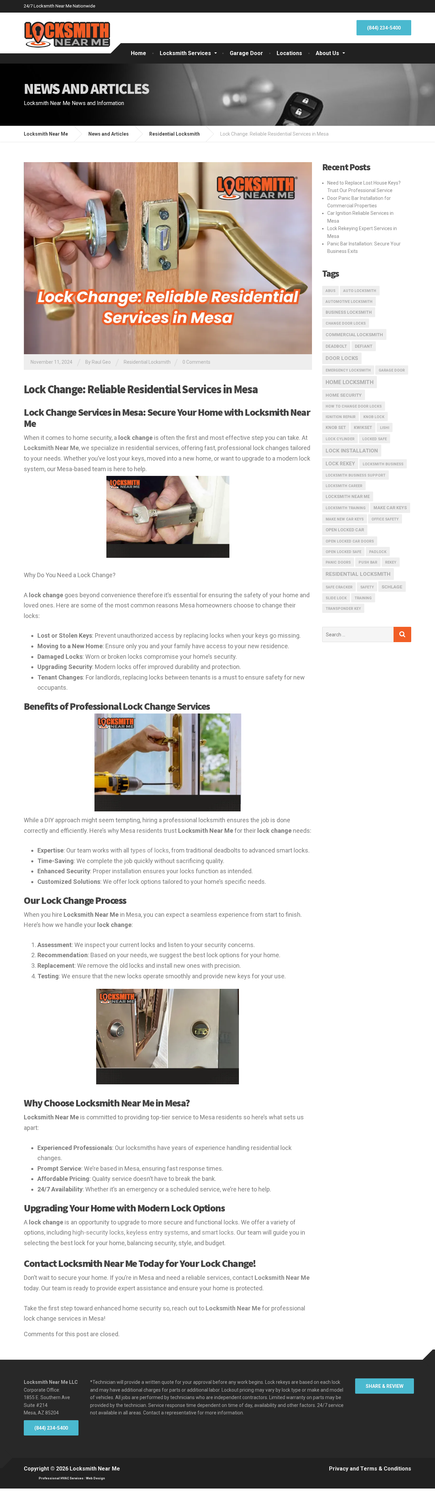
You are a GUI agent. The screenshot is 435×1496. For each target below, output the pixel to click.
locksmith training (346, 508)
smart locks (218, 1232)
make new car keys (345, 519)
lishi (384, 428)
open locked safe (343, 552)
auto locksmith (359, 291)
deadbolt (336, 346)
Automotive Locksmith (349, 301)
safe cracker (339, 587)
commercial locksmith (354, 334)
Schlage (392, 586)
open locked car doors (350, 541)
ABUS (330, 291)
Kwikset (363, 427)
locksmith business (383, 464)
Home (138, 53)
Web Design (95, 1478)
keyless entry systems (157, 1232)
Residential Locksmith (147, 362)
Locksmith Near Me (348, 496)
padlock (377, 552)
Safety (367, 587)
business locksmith (349, 312)
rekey (390, 562)
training (363, 598)
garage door (392, 370)
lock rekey (340, 463)
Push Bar (368, 562)
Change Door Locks (346, 323)
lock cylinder (340, 439)
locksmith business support (355, 475)
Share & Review (384, 1386)
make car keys (390, 507)
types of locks (149, 850)
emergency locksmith (348, 370)
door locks (342, 358)
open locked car (345, 530)
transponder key (343, 608)
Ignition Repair (340, 417)
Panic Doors (338, 562)
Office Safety (385, 519)
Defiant (363, 346)
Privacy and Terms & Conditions (370, 1468)
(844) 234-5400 (384, 28)
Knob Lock (373, 417)
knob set (336, 427)
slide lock (336, 598)
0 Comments (196, 362)
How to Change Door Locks (354, 406)
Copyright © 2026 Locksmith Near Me (72, 1468)
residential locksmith (358, 574)
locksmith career (344, 486)
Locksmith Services (185, 53)
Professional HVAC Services (61, 1478)
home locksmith (349, 382)
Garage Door (246, 53)
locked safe (374, 439)
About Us (327, 53)
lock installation (352, 451)
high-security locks (98, 1232)
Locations (289, 53)
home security (344, 395)
